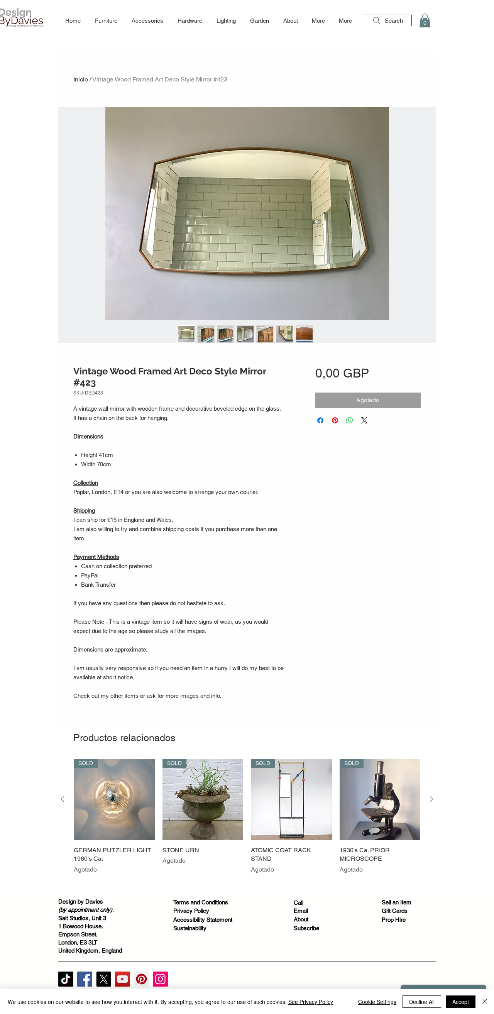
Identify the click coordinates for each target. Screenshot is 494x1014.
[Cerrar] (484, 1001)
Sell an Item (396, 902)
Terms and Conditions (200, 902)
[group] (247, 820)
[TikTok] (65, 979)
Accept (460, 1002)
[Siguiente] (431, 799)
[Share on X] (364, 420)
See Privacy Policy (310, 1002)
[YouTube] (122, 979)
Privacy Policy (191, 910)
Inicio (80, 79)
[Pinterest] (141, 979)
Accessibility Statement (202, 919)
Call (298, 902)
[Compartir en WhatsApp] (349, 420)
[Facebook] (84, 979)
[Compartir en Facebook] (320, 420)
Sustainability (189, 928)
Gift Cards (395, 910)
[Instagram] (160, 979)
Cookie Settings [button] (377, 1002)
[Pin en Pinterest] (335, 420)
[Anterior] (62, 799)
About (301, 919)
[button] (106, 20)
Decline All (422, 1002)
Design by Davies (80, 901)
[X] (103, 979)
